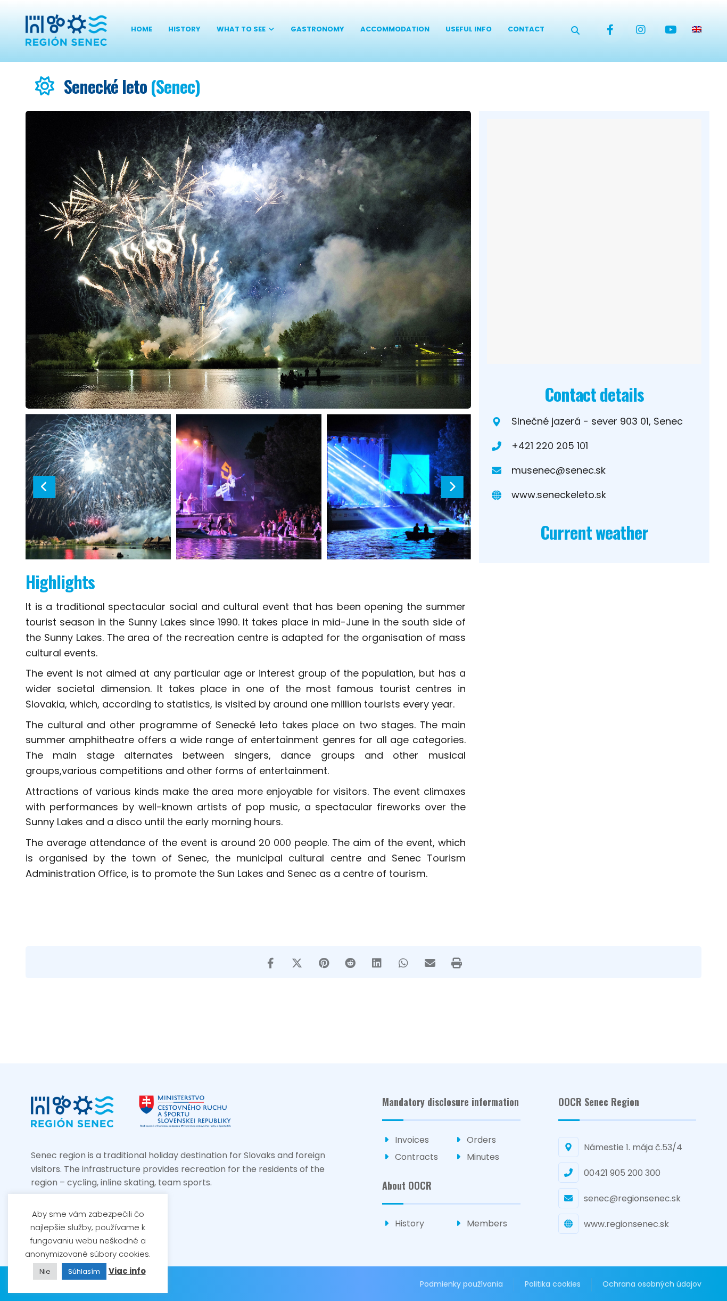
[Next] (452, 487)
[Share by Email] (430, 962)
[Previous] (44, 487)
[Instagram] (640, 30)
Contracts (416, 1157)
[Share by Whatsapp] (403, 962)
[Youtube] (671, 30)
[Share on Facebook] (270, 962)
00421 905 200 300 (622, 1173)
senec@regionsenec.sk (632, 1198)
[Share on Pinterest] (323, 962)
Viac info (127, 1270)
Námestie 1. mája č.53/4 (633, 1147)
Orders (481, 1140)
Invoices (412, 1140)
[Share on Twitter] (297, 962)
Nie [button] (45, 1271)
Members (487, 1223)
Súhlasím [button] (84, 1271)
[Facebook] (610, 30)
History (409, 1223)
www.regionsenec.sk (626, 1224)
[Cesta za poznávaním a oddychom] (66, 30)
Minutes (483, 1157)
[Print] (456, 962)
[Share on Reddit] (350, 962)
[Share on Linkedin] (376, 962)
